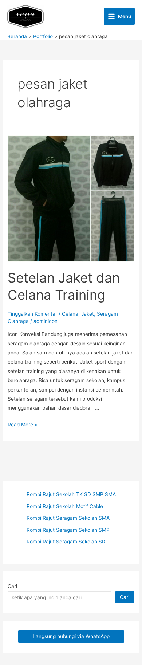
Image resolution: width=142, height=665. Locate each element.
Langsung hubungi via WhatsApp (71, 636)
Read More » (22, 425)
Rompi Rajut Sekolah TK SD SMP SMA (71, 494)
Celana (70, 314)
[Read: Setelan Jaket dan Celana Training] (71, 198)
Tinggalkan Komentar (32, 314)
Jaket (87, 314)
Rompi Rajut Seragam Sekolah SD (66, 541)
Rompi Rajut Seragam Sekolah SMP (68, 530)
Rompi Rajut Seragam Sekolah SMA (68, 518)
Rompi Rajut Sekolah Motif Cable (65, 506)
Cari (12, 586)
